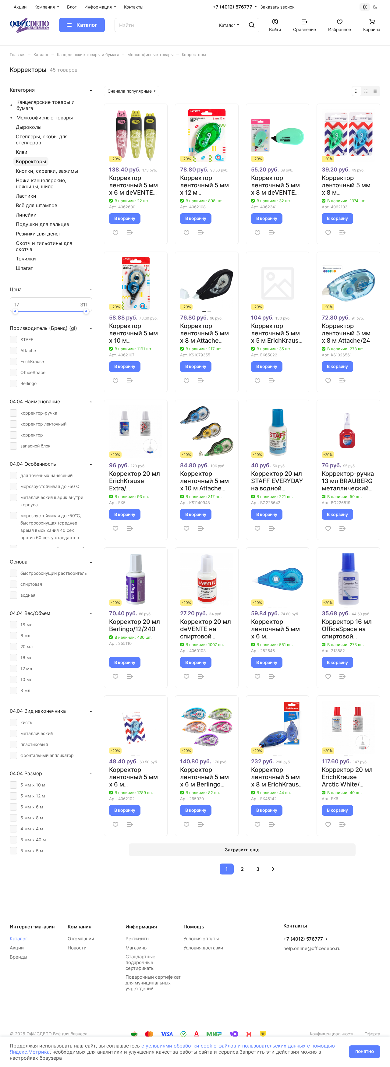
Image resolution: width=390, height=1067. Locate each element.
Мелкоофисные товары (44, 118)
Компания (79, 927)
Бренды (18, 957)
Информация (141, 927)
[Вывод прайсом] (375, 91)
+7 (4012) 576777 (232, 7)
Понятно (364, 1051)
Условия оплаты (201, 939)
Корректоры (31, 161)
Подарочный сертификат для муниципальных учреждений (153, 982)
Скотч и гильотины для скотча (44, 246)
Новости (77, 948)
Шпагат (24, 268)
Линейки (26, 215)
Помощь (193, 927)
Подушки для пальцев (42, 224)
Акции (17, 948)
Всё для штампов (36, 205)
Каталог (18, 939)
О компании (81, 939)
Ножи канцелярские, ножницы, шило (41, 183)
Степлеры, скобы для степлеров (42, 139)
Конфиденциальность (332, 1033)
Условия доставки (203, 948)
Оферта (372, 1033)
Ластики (26, 196)
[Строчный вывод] (365, 91)
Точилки (26, 259)
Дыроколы (28, 127)
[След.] (273, 869)
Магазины (136, 948)
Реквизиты (137, 939)
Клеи (21, 152)
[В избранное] (115, 232)
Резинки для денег (38, 234)
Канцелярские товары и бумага (45, 105)
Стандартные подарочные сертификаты (140, 962)
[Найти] (251, 25)
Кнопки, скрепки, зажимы (47, 171)
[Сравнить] (129, 232)
